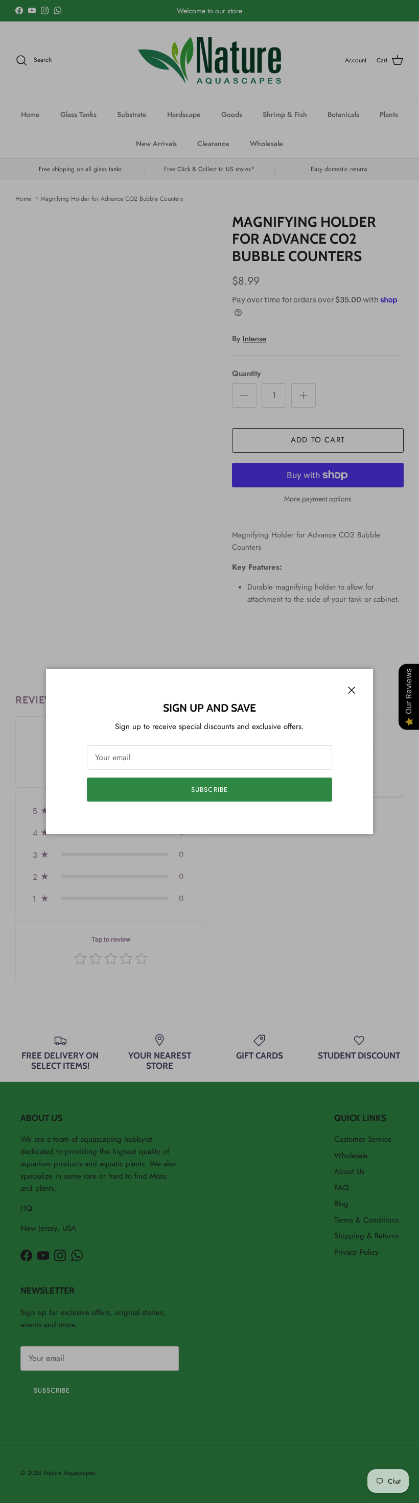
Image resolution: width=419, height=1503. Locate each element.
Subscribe (209, 789)
